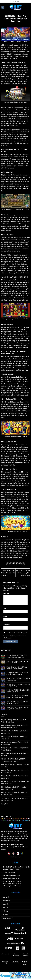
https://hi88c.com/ (7, 847)
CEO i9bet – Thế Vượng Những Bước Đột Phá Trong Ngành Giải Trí (14, 726)
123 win (13, 542)
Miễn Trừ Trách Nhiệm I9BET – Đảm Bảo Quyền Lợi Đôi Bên (13, 788)
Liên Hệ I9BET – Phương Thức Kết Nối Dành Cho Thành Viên (15, 782)
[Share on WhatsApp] (7, 563)
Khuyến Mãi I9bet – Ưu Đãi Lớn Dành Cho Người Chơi (14, 777)
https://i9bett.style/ (14, 875)
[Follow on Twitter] (15, 1)
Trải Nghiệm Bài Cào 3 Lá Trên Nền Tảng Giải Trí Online (8, 573)
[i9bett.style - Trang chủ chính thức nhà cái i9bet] (15, 7)
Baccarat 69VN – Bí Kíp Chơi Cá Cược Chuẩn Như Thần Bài (16, 656)
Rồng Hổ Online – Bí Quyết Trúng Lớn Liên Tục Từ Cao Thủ (16, 667)
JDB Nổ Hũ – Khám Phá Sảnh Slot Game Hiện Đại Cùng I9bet (17, 696)
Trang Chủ (4, 804)
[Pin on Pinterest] (20, 563)
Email (5, 616)
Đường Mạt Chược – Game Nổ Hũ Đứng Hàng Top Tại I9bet (17, 673)
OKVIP (9, 844)
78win (19, 847)
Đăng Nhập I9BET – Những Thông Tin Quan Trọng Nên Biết (15, 749)
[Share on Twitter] (13, 563)
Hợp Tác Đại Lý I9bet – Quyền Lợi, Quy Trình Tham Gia (15, 766)
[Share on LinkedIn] (23, 563)
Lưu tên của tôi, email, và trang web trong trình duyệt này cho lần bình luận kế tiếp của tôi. (15, 635)
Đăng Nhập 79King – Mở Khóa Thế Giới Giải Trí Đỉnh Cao (17, 662)
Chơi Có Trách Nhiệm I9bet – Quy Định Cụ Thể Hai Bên (14, 738)
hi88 (15, 847)
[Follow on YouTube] (18, 1)
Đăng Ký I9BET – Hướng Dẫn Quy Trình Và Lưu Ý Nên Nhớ (14, 743)
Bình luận (6, 593)
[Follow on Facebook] (12, 1)
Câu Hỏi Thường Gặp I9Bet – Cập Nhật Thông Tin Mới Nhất (13, 721)
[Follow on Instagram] (13, 1)
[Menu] (2, 7)
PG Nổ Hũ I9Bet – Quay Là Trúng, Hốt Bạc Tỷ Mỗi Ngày (18, 685)
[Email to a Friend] (17, 563)
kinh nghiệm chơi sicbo (14, 557)
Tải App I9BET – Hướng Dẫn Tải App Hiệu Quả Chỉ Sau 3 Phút (14, 799)
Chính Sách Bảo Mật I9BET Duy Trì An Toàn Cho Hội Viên (14, 732)
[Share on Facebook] (10, 563)
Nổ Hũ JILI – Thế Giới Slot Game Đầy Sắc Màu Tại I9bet (23, 573)
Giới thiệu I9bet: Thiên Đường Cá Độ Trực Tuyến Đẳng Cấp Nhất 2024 (14, 760)
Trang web (6, 624)
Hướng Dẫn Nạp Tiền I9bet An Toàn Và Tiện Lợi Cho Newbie (14, 771)
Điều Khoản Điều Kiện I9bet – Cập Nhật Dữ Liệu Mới (14, 754)
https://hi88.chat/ (17, 844)
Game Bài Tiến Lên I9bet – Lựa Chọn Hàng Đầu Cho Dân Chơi (17, 708)
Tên (4, 608)
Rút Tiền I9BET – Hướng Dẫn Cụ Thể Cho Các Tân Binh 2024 (14, 794)
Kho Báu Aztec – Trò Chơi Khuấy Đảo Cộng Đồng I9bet (18, 679)
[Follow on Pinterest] (17, 1)
